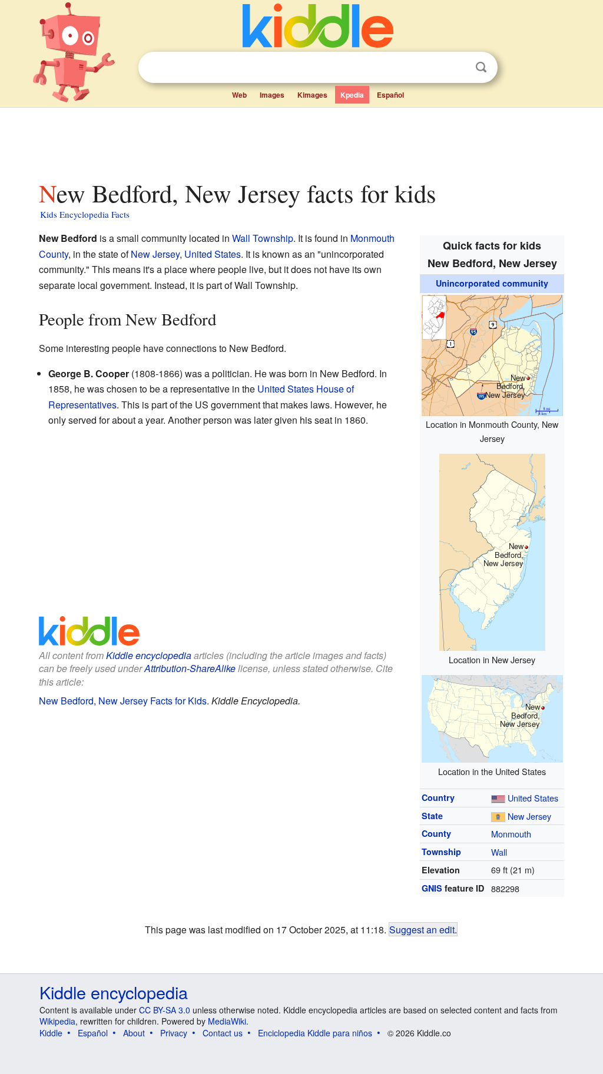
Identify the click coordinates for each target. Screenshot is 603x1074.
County (436, 833)
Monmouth (511, 833)
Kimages (312, 94)
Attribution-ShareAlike (190, 668)
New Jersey (529, 816)
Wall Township (262, 238)
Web (239, 94)
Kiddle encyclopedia (148, 655)
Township (441, 851)
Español (390, 94)
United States (533, 798)
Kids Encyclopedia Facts (85, 214)
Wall (499, 852)
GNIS (432, 888)
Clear (457, 68)
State (432, 816)
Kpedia (352, 94)
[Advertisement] (301, 140)
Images (272, 94)
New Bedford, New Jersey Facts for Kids (123, 700)
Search (481, 67)
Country (438, 797)
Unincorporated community (492, 283)
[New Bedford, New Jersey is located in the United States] (492, 717)
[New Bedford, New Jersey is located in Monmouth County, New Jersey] (492, 353)
